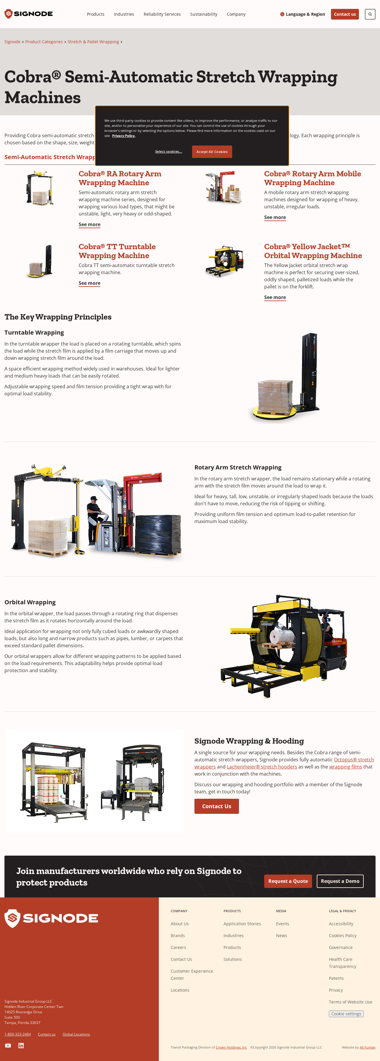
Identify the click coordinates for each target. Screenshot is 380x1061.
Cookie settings (346, 1014)
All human (368, 1047)
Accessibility (341, 923)
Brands (178, 935)
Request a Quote (288, 881)
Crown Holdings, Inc (231, 1047)
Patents (336, 978)
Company (236, 14)
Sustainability (203, 14)
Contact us (345, 14)
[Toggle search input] (370, 14)
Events (282, 923)
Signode (12, 41)
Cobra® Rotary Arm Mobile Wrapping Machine (312, 178)
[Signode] (28, 14)
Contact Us (216, 806)
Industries (124, 14)
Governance (341, 947)
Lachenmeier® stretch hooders (262, 766)
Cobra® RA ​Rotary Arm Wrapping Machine (120, 178)
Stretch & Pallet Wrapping (93, 41)
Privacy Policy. (123, 135)
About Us (180, 923)
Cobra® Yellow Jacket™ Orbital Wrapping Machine (313, 251)
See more (89, 224)
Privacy (336, 990)
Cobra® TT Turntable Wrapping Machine (117, 251)
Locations (180, 990)
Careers (178, 947)
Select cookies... (168, 151)
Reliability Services (162, 14)
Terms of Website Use (350, 1002)
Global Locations (76, 1034)
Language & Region (305, 14)
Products (95, 14)
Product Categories (44, 41)
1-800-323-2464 (17, 1034)
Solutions (233, 959)
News (281, 935)
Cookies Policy (343, 935)
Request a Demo (340, 881)
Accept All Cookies (212, 151)
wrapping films (345, 766)
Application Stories (242, 923)
